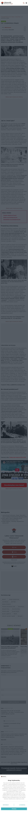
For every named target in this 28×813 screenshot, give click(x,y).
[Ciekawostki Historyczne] (8, 3)
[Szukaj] (24, 3)
